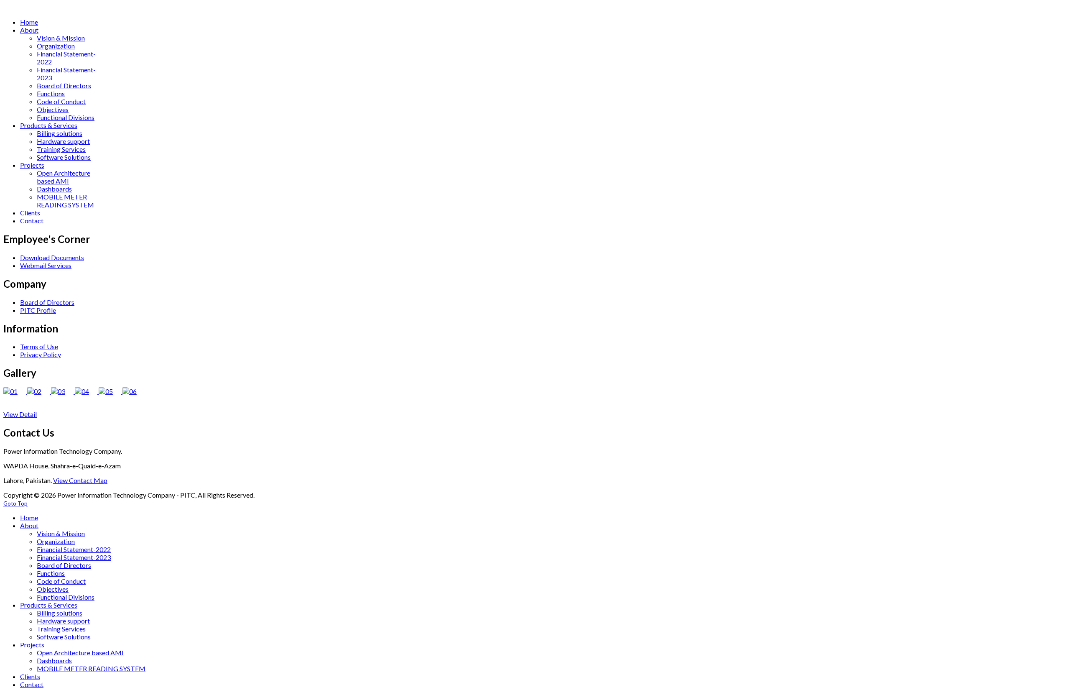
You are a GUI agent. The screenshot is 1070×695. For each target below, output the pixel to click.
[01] (15, 391)
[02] (39, 391)
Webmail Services (45, 265)
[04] (87, 391)
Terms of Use (39, 346)
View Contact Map (80, 480)
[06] (133, 391)
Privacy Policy (40, 354)
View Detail (20, 414)
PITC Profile (38, 310)
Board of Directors (47, 302)
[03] (63, 391)
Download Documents (52, 257)
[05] (110, 391)
